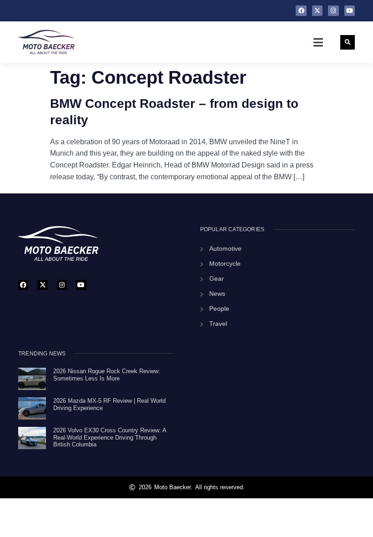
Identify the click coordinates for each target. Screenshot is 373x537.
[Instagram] (333, 10)
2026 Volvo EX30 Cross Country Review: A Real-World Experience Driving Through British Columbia (109, 437)
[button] (318, 42)
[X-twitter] (317, 10)
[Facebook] (301, 10)
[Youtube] (349, 10)
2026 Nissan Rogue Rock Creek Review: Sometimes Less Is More (106, 375)
